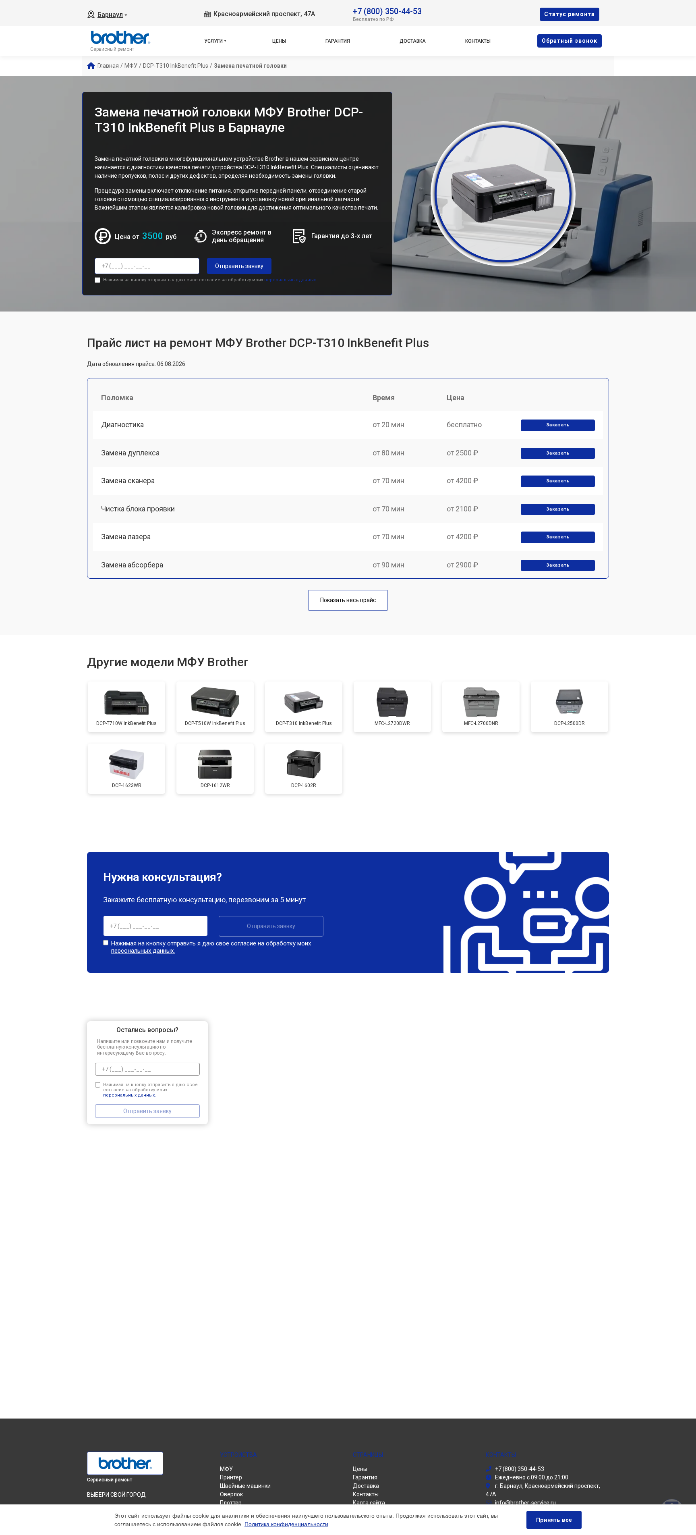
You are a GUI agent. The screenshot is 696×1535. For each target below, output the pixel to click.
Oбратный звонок (569, 40)
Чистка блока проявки (138, 509)
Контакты (478, 41)
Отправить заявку (239, 266)
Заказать (558, 425)
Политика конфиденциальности (286, 1524)
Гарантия (337, 41)
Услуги (213, 41)
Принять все (554, 1519)
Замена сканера (128, 480)
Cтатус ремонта (569, 14)
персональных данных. (290, 279)
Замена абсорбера (132, 565)
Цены (279, 41)
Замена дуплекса (130, 453)
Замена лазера (126, 536)
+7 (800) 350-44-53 (387, 10)
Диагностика (122, 424)
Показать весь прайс (348, 600)
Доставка (413, 41)
